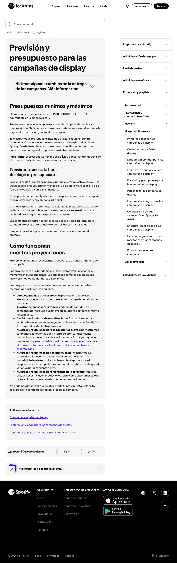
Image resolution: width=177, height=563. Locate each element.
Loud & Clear (44, 522)
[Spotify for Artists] (21, 6)
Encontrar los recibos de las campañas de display (144, 227)
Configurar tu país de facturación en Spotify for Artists (43, 432)
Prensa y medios (46, 506)
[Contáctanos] (99, 469)
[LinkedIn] (165, 493)
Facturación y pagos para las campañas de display (41, 425)
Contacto (42, 530)
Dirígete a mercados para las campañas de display (145, 161)
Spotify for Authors (75, 498)
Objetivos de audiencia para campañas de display (144, 172)
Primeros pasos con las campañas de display (141, 140)
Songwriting (71, 514)
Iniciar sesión (142, 6)
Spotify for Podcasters (77, 506)
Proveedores (44, 514)
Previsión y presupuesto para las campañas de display (145, 182)
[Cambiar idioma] (127, 6)
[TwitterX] (154, 493)
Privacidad (53, 555)
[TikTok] (165, 504)
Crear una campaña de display (29, 417)
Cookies (69, 555)
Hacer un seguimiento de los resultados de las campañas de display (144, 240)
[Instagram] (143, 493)
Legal (38, 555)
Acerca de (42, 498)
